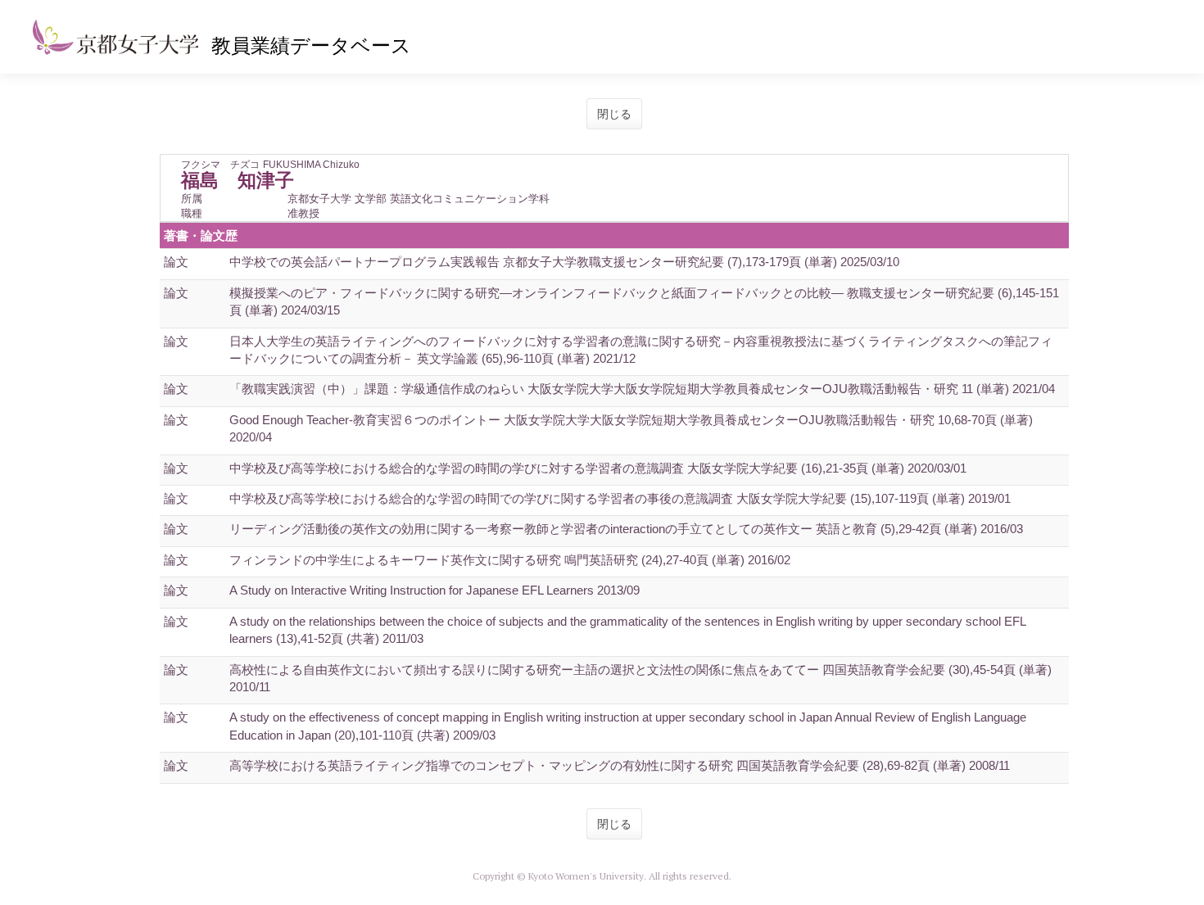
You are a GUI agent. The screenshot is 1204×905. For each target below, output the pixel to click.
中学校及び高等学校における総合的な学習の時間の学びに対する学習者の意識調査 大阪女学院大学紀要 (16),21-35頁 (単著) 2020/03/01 (597, 468)
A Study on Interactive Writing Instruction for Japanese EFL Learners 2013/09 (434, 590)
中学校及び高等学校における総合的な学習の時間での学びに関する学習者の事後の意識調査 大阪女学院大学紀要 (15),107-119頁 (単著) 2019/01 (620, 498)
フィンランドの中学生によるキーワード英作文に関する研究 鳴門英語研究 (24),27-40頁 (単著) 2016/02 (509, 560)
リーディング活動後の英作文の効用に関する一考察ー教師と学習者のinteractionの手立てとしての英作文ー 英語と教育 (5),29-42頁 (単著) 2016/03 (626, 529)
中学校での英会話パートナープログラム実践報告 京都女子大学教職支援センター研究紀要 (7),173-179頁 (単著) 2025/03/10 (564, 262)
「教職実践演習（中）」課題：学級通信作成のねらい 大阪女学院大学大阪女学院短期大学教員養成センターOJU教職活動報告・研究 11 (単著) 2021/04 (642, 389)
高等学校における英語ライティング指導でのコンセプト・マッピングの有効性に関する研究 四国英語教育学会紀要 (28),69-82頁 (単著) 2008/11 (619, 765)
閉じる (614, 113)
